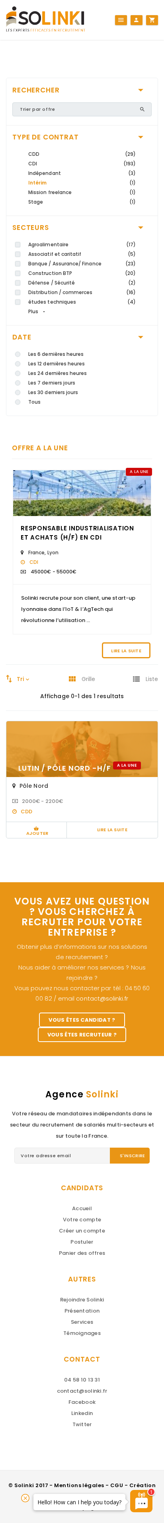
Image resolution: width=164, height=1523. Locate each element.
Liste (152, 679)
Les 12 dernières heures (56, 363)
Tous (34, 401)
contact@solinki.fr (102, 998)
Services (82, 1322)
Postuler (81, 1242)
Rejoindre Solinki (82, 1299)
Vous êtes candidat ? (82, 1020)
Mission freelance (50, 192)
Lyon (53, 552)
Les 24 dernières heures (57, 373)
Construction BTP (50, 273)
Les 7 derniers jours (51, 382)
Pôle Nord (34, 786)
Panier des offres (82, 1253)
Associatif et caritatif (55, 254)
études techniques (52, 301)
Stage (35, 201)
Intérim (37, 182)
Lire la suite (126, 651)
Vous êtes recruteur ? (82, 1034)
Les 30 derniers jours (53, 392)
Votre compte (82, 1219)
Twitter (82, 1424)
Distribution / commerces (60, 292)
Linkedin (82, 1413)
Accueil (82, 1208)
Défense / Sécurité (51, 282)
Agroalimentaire (48, 244)
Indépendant (44, 173)
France (36, 552)
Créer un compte (82, 1230)
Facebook (82, 1402)
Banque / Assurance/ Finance (65, 263)
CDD (33, 154)
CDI (32, 163)
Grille (88, 679)
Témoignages (82, 1333)
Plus (33, 311)
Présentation (82, 1311)
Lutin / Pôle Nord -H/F (65, 768)
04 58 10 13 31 (82, 1380)
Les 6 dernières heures (56, 354)
